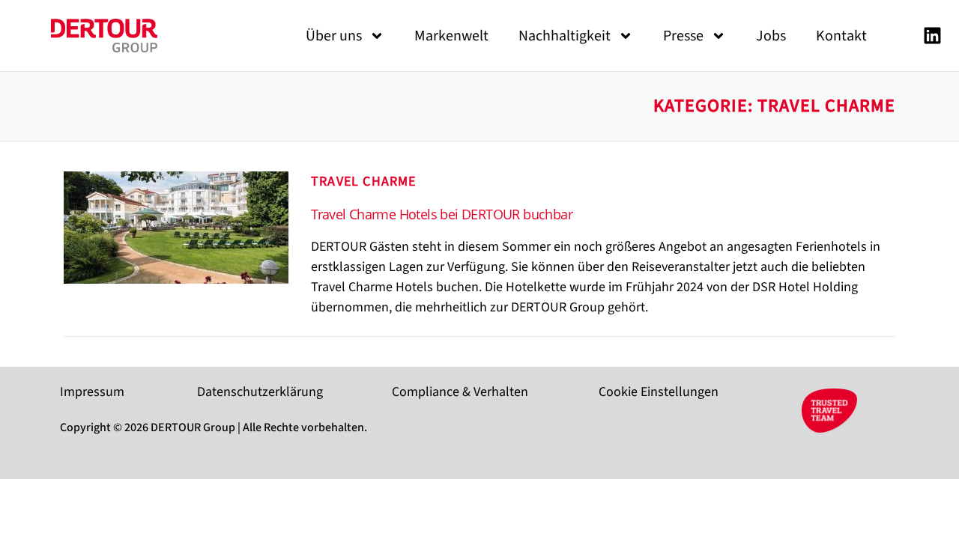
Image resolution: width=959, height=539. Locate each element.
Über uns (334, 35)
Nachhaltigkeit (564, 35)
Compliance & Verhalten (460, 392)
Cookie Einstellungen (659, 392)
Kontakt (841, 35)
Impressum (92, 392)
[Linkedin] (932, 36)
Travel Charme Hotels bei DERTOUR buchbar (441, 214)
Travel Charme (364, 181)
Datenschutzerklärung (260, 392)
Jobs (771, 35)
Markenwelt (451, 35)
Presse (683, 35)
